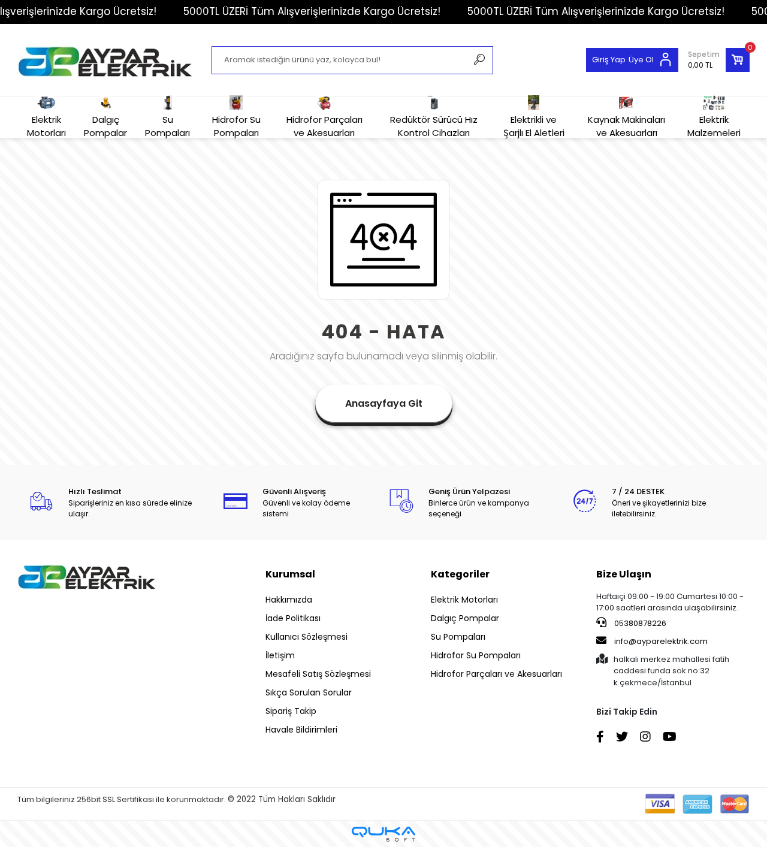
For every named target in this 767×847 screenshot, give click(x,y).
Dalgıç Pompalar (105, 125)
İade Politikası (293, 618)
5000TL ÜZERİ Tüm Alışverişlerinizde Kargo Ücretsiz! (311, 11)
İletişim (280, 655)
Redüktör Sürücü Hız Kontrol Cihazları (434, 125)
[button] (719, 60)
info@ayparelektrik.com (661, 641)
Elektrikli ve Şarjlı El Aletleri (533, 125)
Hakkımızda (288, 600)
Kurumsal (290, 574)
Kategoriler (460, 574)
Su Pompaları (167, 125)
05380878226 (639, 623)
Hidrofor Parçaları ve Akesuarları (324, 125)
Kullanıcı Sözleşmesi (306, 637)
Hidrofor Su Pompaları (236, 125)
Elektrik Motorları (46, 125)
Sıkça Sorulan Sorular (308, 692)
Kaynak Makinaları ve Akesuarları (626, 125)
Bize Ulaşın (623, 574)
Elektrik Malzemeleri (714, 125)
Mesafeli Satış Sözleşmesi (318, 674)
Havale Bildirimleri (301, 730)
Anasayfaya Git (383, 403)
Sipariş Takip (290, 711)
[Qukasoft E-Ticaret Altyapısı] (383, 834)
